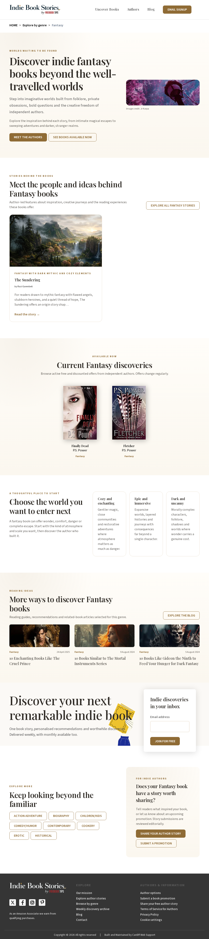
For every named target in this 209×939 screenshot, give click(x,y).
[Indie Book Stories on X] (12, 902)
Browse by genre (87, 903)
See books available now (72, 137)
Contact (81, 920)
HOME (13, 25)
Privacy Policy (149, 914)
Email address (160, 717)
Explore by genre (35, 25)
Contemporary (59, 826)
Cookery (88, 826)
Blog (151, 9)
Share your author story (160, 833)
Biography (61, 816)
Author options (150, 893)
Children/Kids (91, 816)
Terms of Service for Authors (159, 909)
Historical (43, 835)
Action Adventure (28, 816)
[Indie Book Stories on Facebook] (22, 902)
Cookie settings (151, 920)
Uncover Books (107, 9)
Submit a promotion (156, 843)
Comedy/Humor (25, 826)
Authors (133, 9)
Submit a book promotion (157, 898)
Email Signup (177, 9)
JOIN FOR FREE (165, 741)
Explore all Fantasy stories (173, 205)
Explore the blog (181, 615)
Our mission (84, 893)
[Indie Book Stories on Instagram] (32, 902)
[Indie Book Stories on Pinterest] (42, 902)
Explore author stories (91, 898)
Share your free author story (159, 903)
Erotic (19, 835)
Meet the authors (28, 137)
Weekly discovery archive (92, 909)
